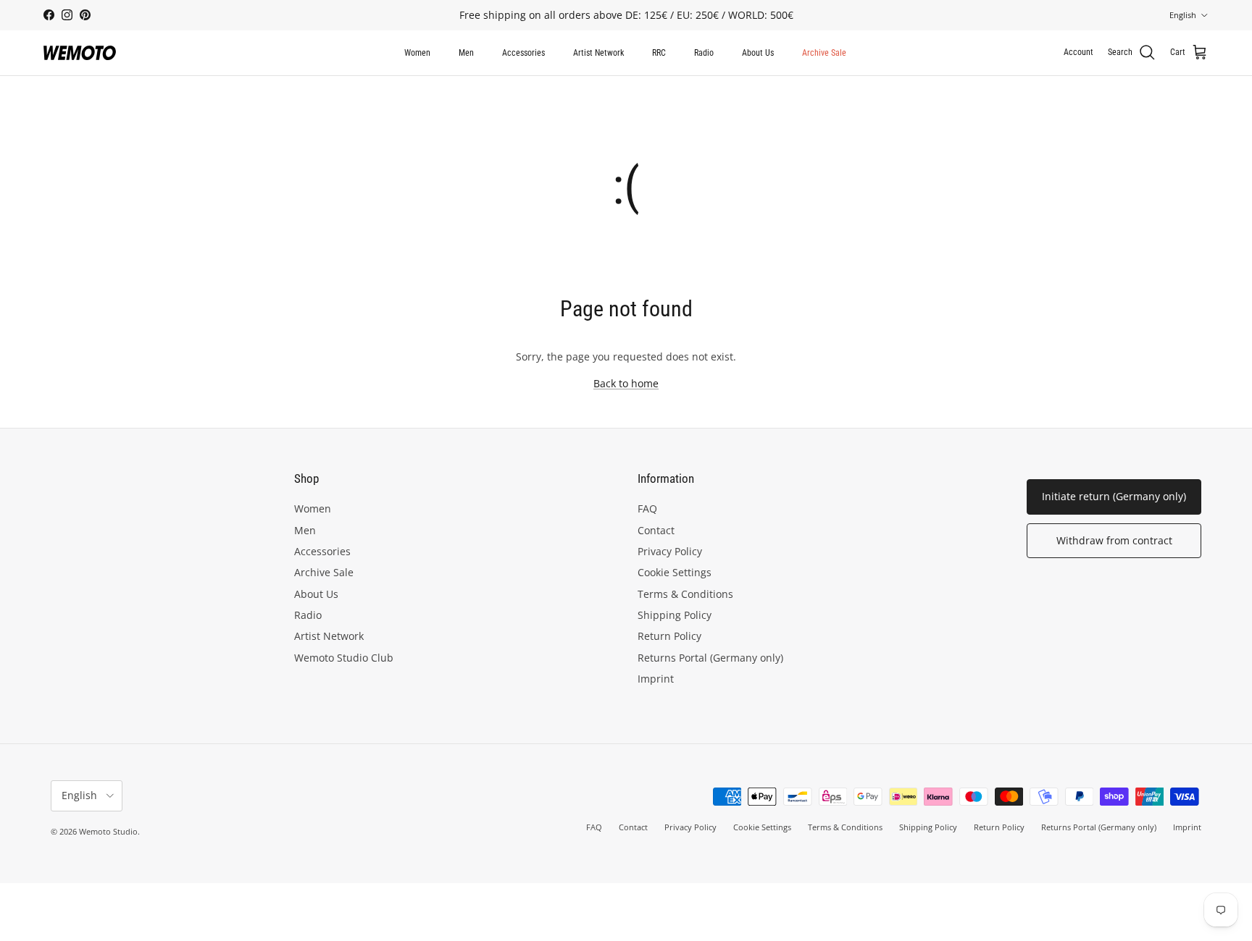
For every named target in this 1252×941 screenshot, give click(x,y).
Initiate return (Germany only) (1114, 496)
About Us (758, 53)
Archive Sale (824, 53)
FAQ (647, 508)
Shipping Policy (674, 615)
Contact (656, 530)
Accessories (523, 53)
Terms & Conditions (685, 594)
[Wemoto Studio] (79, 52)
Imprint (656, 678)
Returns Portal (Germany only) (710, 657)
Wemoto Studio (108, 831)
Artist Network (598, 53)
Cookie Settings (674, 572)
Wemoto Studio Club (343, 657)
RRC (659, 53)
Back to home (626, 383)
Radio (704, 53)
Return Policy (669, 636)
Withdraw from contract (1114, 540)
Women (417, 53)
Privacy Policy (670, 551)
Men (466, 53)
